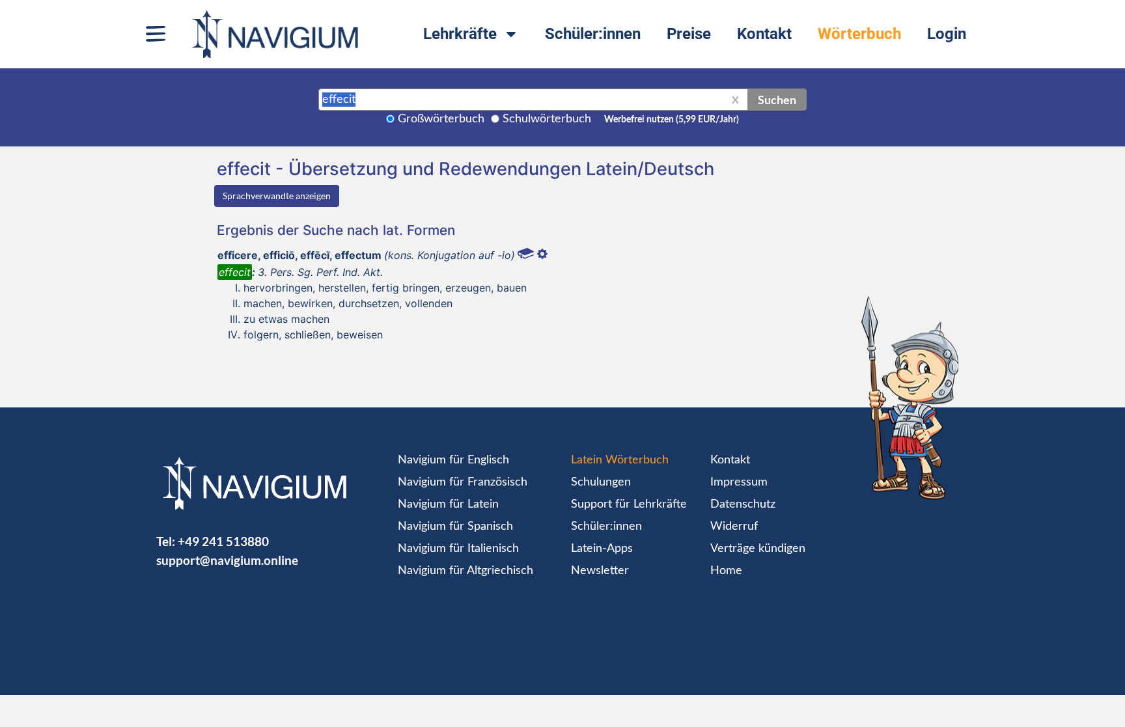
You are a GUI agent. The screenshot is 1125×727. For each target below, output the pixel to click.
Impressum (739, 482)
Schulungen (601, 482)
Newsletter (600, 571)
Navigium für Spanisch (455, 526)
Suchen (777, 99)
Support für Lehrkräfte (629, 504)
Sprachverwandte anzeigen (277, 195)
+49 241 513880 (223, 541)
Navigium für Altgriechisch (465, 571)
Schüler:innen (593, 34)
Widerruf (734, 526)
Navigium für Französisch (462, 482)
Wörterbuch (859, 34)
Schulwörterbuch (547, 119)
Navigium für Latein (448, 504)
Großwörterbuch (441, 119)
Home (726, 571)
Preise (689, 34)
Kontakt (764, 34)
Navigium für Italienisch (458, 549)
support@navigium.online (227, 560)
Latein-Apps (602, 549)
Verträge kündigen (757, 549)
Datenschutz (742, 504)
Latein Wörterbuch (620, 460)
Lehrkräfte (460, 34)
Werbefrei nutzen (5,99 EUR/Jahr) (671, 119)
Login (946, 34)
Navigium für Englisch (453, 460)
